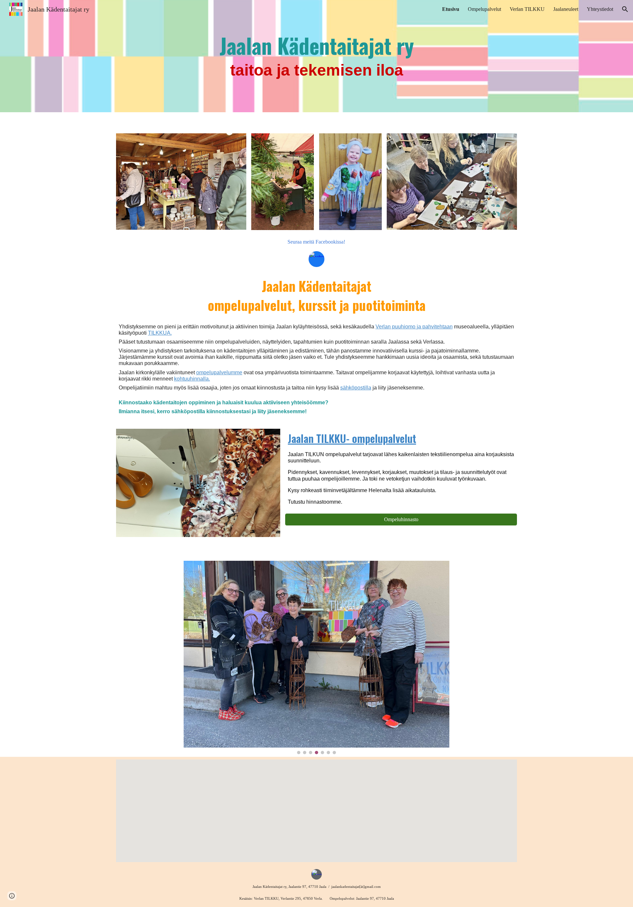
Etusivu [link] (450, 9)
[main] (316, 56)
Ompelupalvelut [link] (484, 9)
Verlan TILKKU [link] (527, 9)
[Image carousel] (316, 657)
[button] (625, 9)
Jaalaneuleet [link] (565, 9)
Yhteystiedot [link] (600, 9)
